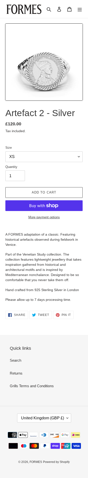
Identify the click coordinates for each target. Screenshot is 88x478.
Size (8, 147)
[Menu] (80, 9)
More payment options (44, 217)
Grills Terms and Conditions (32, 386)
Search (15, 360)
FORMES (36, 462)
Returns (16, 373)
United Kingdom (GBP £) (42, 418)
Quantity (11, 167)
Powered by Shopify (56, 462)
